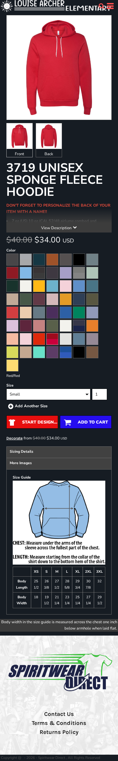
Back (48, 154)
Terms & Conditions (59, 723)
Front (19, 154)
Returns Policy (59, 732)
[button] (101, 6)
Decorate (14, 438)
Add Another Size (31, 406)
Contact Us (59, 714)
